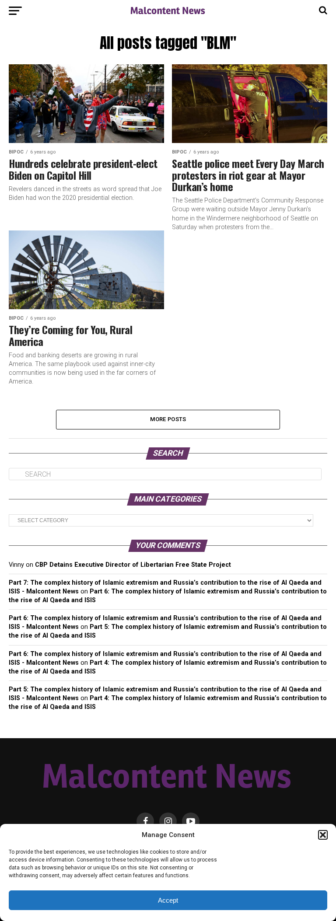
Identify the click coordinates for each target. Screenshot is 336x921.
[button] (322, 834)
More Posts (168, 419)
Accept (168, 900)
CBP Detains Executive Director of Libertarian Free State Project (133, 565)
